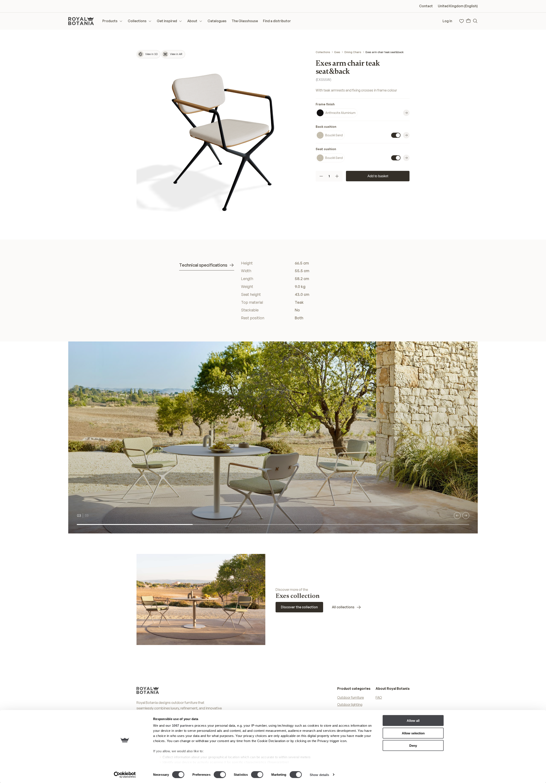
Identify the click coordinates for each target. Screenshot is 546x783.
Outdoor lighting (349, 704)
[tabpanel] (304, 290)
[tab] (206, 265)
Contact (426, 6)
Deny (413, 745)
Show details (319, 774)
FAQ (379, 697)
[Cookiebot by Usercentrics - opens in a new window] (125, 774)
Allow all (413, 720)
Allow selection (413, 733)
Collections (323, 52)
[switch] (220, 774)
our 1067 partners (180, 725)
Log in (447, 21)
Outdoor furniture (350, 697)
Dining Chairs (352, 52)
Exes (337, 52)
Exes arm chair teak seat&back (385, 52)
